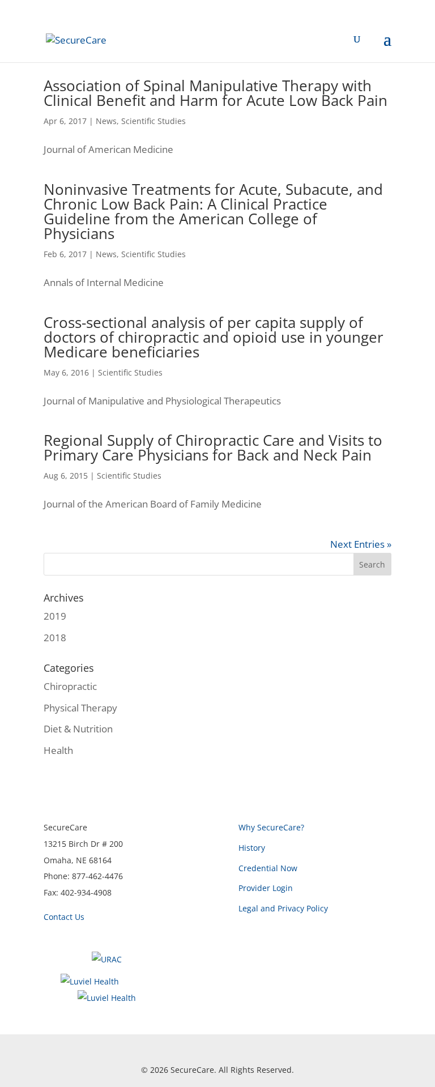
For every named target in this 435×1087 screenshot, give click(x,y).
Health (58, 750)
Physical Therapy (80, 707)
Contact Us (64, 916)
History (251, 847)
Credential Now (267, 868)
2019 (55, 616)
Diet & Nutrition (78, 728)
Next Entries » (360, 544)
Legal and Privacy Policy (283, 908)
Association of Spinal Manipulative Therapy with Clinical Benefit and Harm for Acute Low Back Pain (215, 92)
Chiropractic (70, 686)
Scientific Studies (153, 121)
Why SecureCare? (271, 827)
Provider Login (265, 888)
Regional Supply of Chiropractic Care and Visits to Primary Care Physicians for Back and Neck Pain (213, 447)
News (106, 121)
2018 (55, 637)
